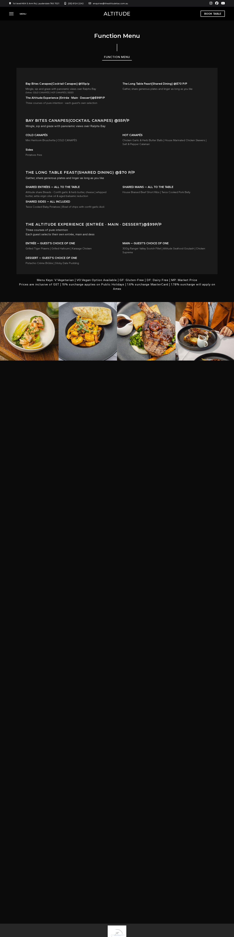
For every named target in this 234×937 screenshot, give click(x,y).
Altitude (117, 14)
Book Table (212, 13)
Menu (23, 13)
